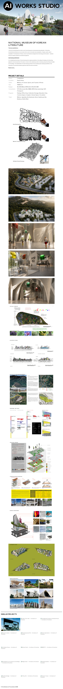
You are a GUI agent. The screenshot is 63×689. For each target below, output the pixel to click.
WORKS (25, 6)
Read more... (11, 67)
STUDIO (49, 6)
